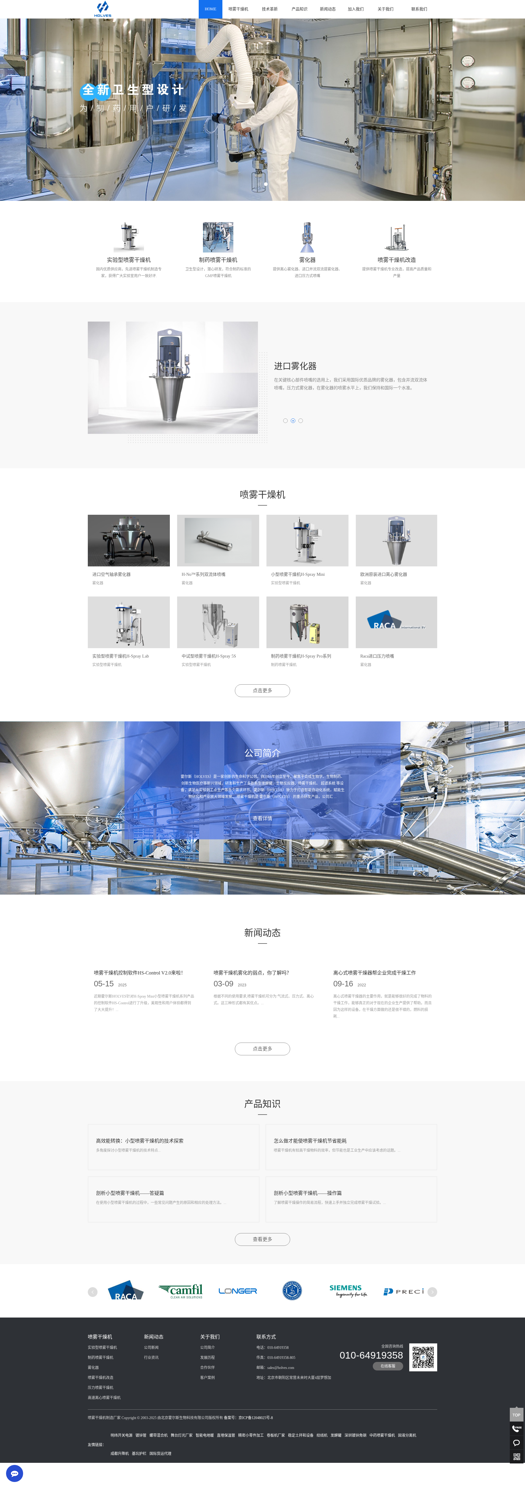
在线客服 (388, 1366)
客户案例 (207, 1378)
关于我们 (385, 9)
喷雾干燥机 (238, 9)
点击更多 (262, 690)
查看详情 (262, 818)
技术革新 (270, 9)
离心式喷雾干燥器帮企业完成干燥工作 (374, 972)
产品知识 (299, 9)
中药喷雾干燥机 (382, 1435)
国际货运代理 (160, 1454)
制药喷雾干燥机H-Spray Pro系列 (301, 656)
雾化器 (93, 1368)
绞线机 (322, 1435)
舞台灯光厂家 (182, 1435)
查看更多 (262, 1239)
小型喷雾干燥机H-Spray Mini (298, 574)
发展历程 (207, 1358)
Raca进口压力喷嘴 (377, 656)
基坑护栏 (139, 1454)
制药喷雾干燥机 (100, 1358)
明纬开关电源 (121, 1435)
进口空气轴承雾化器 (111, 574)
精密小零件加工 (251, 1435)
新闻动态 (328, 9)
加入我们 (356, 9)
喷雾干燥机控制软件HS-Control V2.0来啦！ (140, 972)
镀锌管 (141, 1435)
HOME (210, 9)
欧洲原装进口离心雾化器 (383, 574)
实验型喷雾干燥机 (102, 1348)
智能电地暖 (205, 1435)
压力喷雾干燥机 (100, 1388)
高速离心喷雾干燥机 (104, 1398)
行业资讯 (151, 1358)
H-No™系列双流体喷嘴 (203, 574)
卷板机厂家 (276, 1435)
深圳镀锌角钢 (355, 1435)
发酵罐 (336, 1435)
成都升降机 (120, 1454)
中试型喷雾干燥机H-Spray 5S (209, 656)
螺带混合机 (158, 1435)
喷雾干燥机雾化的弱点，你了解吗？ (252, 972)
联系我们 (419, 9)
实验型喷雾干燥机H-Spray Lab (120, 656)
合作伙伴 (207, 1368)
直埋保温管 (226, 1435)
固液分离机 (407, 1435)
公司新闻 (151, 1348)
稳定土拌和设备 (301, 1435)
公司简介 (207, 1348)
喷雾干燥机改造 (100, 1378)
